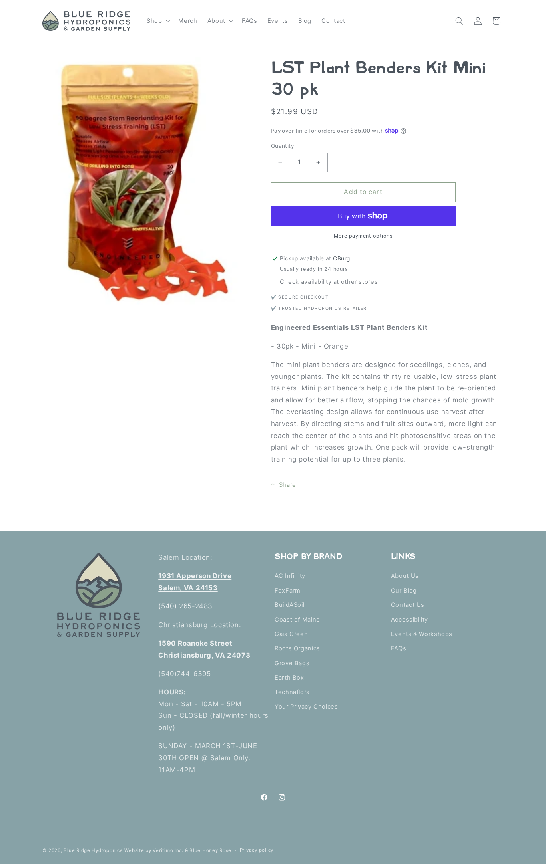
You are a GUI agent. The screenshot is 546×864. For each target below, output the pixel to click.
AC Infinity (290, 576)
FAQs (399, 648)
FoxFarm (287, 590)
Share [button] (287, 484)
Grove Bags (292, 663)
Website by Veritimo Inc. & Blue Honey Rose (177, 850)
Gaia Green (291, 634)
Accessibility (409, 619)
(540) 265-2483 (185, 606)
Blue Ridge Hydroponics (93, 850)
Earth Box (289, 678)
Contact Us (407, 605)
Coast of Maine (297, 619)
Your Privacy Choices (306, 706)
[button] (157, 21)
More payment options (363, 236)
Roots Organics (297, 648)
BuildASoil (289, 605)
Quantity (282, 146)
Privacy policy (256, 850)
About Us (405, 576)
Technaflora (292, 692)
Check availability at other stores (329, 281)
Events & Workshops (421, 634)
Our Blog (404, 590)
